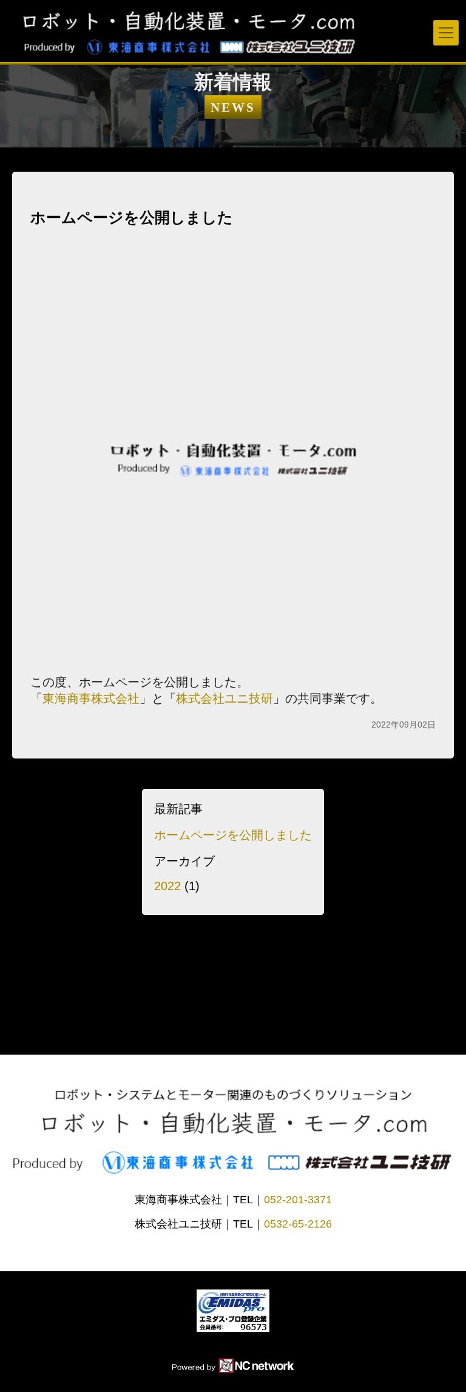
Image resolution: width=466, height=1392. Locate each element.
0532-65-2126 (298, 1224)
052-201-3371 (298, 1200)
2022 (167, 886)
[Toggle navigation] (446, 33)
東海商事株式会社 (91, 698)
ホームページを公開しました (233, 835)
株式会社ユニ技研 (224, 698)
